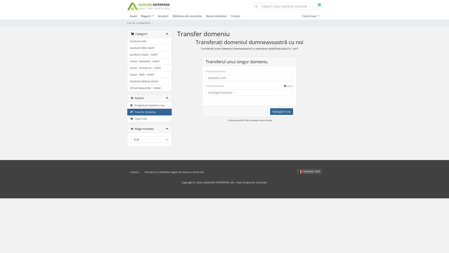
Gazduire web (138, 41)
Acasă (133, 16)
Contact (235, 16)
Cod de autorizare (249, 85)
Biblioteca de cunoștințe (187, 16)
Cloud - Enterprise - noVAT (145, 68)
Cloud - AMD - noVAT (142, 74)
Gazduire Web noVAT (142, 48)
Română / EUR (311, 171)
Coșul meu (140, 118)
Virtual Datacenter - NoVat (145, 88)
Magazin (146, 16)
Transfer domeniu (144, 112)
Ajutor (289, 85)
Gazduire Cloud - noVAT (144, 54)
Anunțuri (163, 16)
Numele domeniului (216, 71)
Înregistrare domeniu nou (149, 105)
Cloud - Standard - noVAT (145, 61)
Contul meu (309, 16)
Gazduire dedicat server (144, 81)
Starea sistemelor (216, 16)
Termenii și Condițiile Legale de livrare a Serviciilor (174, 172)
